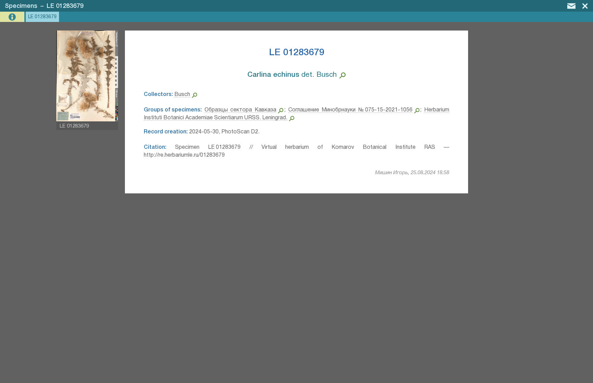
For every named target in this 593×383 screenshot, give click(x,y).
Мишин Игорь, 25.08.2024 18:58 (412, 172)
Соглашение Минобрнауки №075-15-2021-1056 (350, 110)
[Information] (13, 17)
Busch (182, 94)
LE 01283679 (65, 6)
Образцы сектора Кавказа (240, 110)
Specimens (21, 6)
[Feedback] (571, 6)
